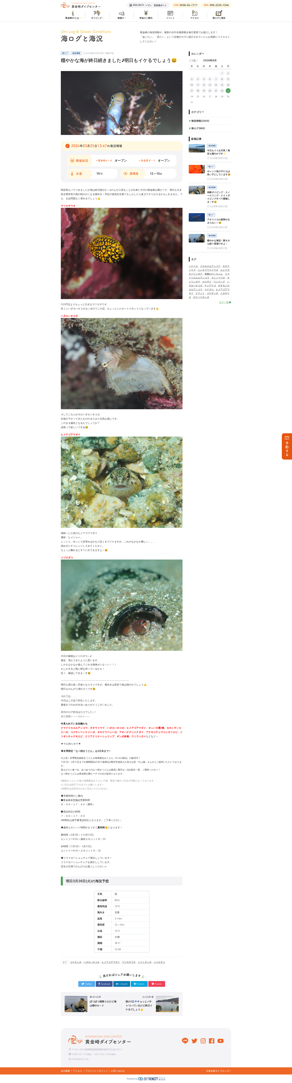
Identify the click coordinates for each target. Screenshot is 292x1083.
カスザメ (206, 281)
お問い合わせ (118, 1070)
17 (192, 90)
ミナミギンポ (144, 962)
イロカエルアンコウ (210, 266)
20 (210, 90)
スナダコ (209, 289)
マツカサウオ (129, 962)
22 (222, 90)
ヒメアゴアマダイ (111, 962)
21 (216, 90)
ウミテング (219, 281)
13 (210, 85)
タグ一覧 (224, 302)
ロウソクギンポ (201, 297)
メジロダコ (159, 962)
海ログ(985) (198, 128)
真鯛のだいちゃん (214, 273)
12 (204, 85)
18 (198, 90)
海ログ (65, 53)
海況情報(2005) (200, 120)
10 (192, 85)
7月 (194, 60)
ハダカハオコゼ (91, 962)
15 (222, 85)
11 (198, 85)
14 (216, 85)
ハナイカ (193, 266)
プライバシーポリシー (96, 1070)
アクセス (77, 1070)
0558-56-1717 (79, 1054)
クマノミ (200, 293)
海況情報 (76, 53)
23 (228, 90)
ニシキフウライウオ (208, 270)
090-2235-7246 (102, 1054)
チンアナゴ (210, 285)
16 (228, 85)
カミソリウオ (218, 277)
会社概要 (65, 1070)
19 (204, 90)
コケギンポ (75, 962)
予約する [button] (287, 449)
